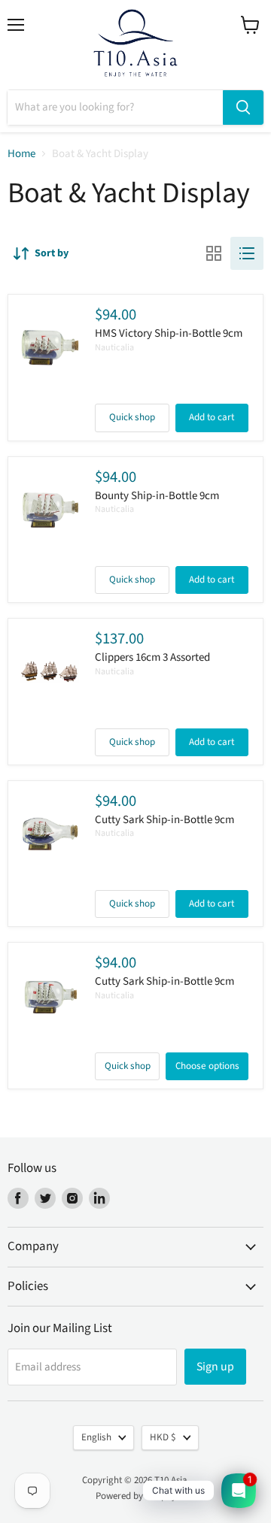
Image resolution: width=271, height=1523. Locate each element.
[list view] (246, 253)
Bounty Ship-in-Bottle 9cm (157, 496)
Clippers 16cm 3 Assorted (152, 657)
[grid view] (213, 253)
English (96, 1437)
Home (21, 153)
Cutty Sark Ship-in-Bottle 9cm (164, 820)
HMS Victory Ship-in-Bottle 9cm (168, 333)
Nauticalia (114, 347)
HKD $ (163, 1437)
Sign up (215, 1366)
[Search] (243, 107)
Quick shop (132, 417)
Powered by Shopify (136, 1496)
